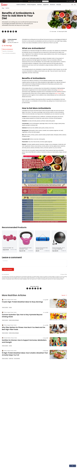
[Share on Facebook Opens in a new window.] (3, 31)
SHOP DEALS (45, 1)
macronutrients (17, 358)
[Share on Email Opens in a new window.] (13, 31)
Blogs (3, 8)
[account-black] (75, 4)
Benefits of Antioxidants (8, 51)
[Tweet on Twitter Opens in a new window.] (5, 31)
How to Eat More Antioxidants (9, 53)
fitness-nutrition (5, 307)
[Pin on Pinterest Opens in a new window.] (11, 31)
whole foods (60, 90)
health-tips (11, 358)
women (10, 345)
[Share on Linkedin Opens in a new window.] (8, 31)
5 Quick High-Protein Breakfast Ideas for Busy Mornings (22, 302)
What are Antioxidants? (8, 49)
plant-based (58, 93)
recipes (10, 307)
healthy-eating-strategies (14, 320)
